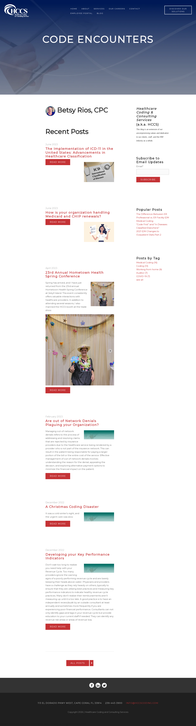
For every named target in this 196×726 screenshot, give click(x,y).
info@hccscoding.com (142, 703)
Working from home (149, 269)
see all (139, 279)
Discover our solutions (178, 10)
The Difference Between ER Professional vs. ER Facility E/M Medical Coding (152, 217)
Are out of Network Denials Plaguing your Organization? (72, 423)
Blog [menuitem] (100, 13)
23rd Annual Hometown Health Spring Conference (74, 274)
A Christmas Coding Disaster (72, 507)
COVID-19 (143, 276)
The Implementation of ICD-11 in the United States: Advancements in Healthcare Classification (79, 152)
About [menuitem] (85, 9)
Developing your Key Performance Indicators (77, 556)
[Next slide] (110, 351)
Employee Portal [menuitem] (81, 13)
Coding (142, 266)
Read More (58, 162)
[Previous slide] (49, 351)
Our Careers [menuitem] (117, 9)
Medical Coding (146, 262)
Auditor (142, 272)
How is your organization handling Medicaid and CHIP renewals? (77, 214)
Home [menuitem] (73, 9)
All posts (78, 663)
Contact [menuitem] (134, 9)
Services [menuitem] (99, 9)
